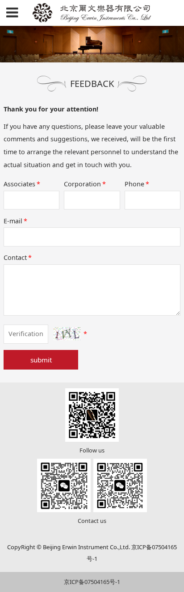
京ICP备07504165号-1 (92, 582)
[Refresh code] (67, 333)
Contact (18, 257)
